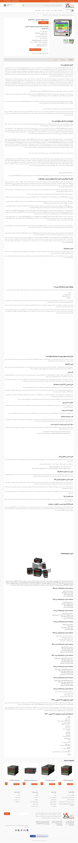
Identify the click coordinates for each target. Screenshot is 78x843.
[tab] (70, 60)
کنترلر (71, 15)
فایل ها (55, 59)
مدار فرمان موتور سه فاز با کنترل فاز (68, 721)
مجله (52, 10)
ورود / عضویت (9, 4)
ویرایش (8, 6)
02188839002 (71, 749)
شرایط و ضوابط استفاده (34, 726)
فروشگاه (55, 10)
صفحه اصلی (60, 10)
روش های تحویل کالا (34, 730)
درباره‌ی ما (36, 724)
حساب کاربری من (17, 724)
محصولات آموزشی (53, 726)
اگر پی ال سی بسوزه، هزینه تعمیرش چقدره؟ (66, 726)
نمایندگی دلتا (53, 730)
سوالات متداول (38, 10)
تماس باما (48, 10)
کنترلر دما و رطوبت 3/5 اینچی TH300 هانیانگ (50, 15)
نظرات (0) (63, 59)
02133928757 (59, 749)
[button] (59, 708)
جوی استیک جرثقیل (70, 724)
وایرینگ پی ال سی (71, 719)
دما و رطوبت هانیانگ (62, 15)
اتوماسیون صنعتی (53, 721)
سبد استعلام (18, 726)
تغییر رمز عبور (17, 721)
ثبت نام (18, 719)
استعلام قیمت (43, 22)
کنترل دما (67, 15)
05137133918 (39, 748)
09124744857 (16, 1)
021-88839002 (8, 1)
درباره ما (43, 10)
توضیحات (71, 59)
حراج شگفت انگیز (53, 728)
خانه (73, 15)
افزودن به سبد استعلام (35, 49)
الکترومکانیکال (53, 724)
